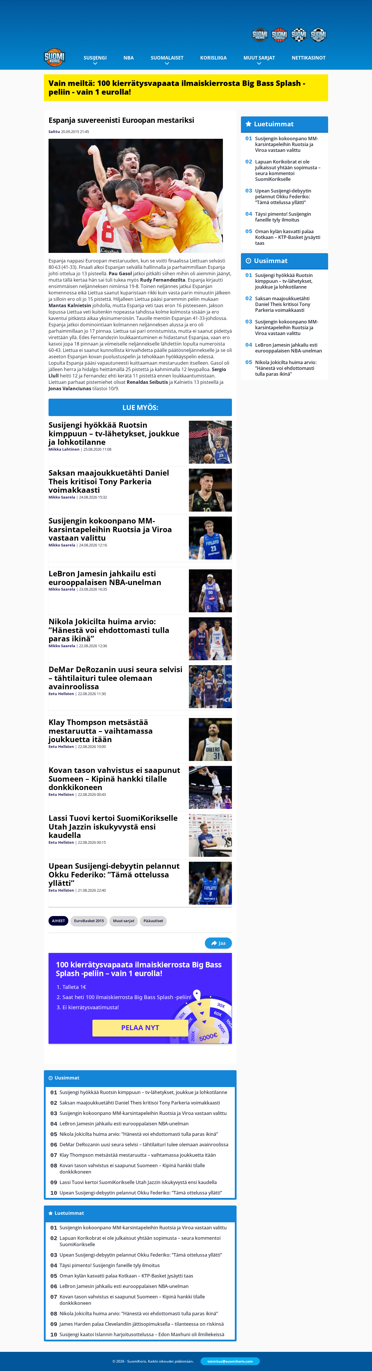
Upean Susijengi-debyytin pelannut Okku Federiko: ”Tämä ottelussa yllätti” (114, 874)
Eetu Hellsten (61, 693)
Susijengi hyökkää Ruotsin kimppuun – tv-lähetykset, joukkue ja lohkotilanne (114, 433)
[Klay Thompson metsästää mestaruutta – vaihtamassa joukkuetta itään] (210, 739)
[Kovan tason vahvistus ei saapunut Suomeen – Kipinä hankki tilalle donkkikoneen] (210, 787)
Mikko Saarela (62, 497)
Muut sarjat (259, 58)
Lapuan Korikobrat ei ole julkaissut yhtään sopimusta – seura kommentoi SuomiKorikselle (140, 1241)
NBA (129, 58)
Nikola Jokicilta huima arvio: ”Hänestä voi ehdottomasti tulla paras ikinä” (109, 630)
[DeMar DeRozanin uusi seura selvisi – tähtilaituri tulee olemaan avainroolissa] (210, 686)
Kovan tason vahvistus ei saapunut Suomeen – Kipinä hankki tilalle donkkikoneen (114, 779)
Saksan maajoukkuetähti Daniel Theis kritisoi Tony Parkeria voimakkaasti (109, 481)
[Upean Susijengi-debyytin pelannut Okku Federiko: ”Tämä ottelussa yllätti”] (210, 883)
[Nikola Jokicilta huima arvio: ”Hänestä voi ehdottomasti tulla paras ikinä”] (210, 638)
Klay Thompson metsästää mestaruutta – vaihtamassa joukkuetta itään (101, 731)
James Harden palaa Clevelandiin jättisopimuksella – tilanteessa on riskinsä (142, 1324)
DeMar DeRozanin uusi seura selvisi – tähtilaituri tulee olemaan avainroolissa (116, 678)
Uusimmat (67, 1078)
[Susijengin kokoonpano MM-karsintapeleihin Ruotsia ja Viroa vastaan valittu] (210, 538)
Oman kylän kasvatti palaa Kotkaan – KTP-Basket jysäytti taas (126, 1276)
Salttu (54, 131)
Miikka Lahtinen (64, 449)
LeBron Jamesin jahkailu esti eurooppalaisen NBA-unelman (105, 577)
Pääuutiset (153, 920)
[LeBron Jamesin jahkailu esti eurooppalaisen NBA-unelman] (210, 590)
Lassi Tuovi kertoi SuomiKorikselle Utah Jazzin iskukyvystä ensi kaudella (113, 827)
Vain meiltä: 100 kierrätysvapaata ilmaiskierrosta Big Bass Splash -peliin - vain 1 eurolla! (177, 87)
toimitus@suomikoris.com (230, 1361)
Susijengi (95, 58)
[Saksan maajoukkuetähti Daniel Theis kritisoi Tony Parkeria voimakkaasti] (210, 490)
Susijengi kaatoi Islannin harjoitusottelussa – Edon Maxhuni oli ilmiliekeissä (142, 1334)
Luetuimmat (69, 1213)
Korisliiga (213, 58)
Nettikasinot (309, 58)
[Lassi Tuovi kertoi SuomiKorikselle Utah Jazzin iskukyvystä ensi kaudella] (210, 835)
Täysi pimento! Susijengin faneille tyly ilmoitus (110, 1265)
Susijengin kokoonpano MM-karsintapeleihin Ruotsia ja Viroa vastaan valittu (110, 529)
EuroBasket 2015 (89, 920)
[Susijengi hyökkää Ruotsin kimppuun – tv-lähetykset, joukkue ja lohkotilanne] (210, 442)
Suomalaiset (167, 58)
